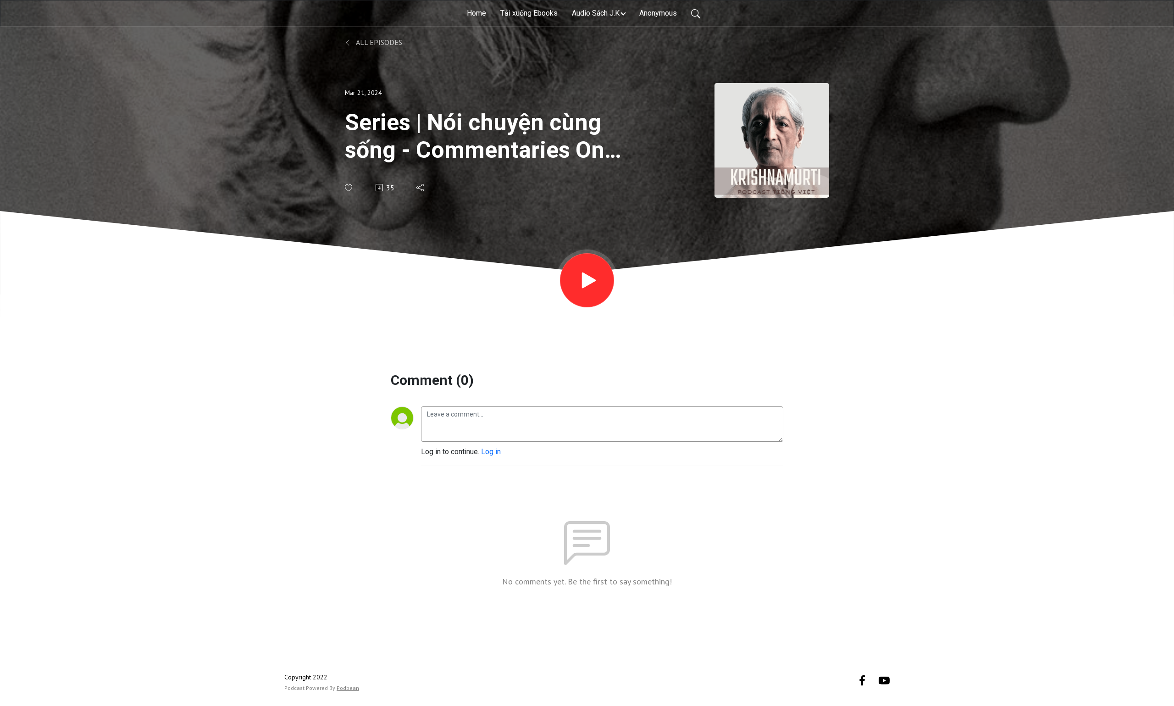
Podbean (348, 687)
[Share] (420, 187)
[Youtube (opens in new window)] (884, 680)
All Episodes (378, 42)
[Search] (695, 13)
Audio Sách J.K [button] (596, 13)
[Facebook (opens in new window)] (862, 680)
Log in (491, 451)
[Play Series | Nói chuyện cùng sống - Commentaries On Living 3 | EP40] (587, 280)
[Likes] (349, 188)
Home (476, 13)
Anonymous (658, 13)
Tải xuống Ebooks (529, 13)
